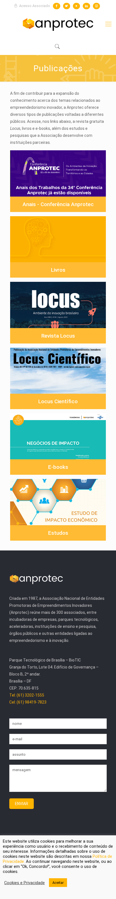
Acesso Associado (34, 6)
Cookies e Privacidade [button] (24, 882)
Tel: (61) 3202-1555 (26, 695)
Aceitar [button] (58, 882)
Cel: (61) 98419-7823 (27, 702)
